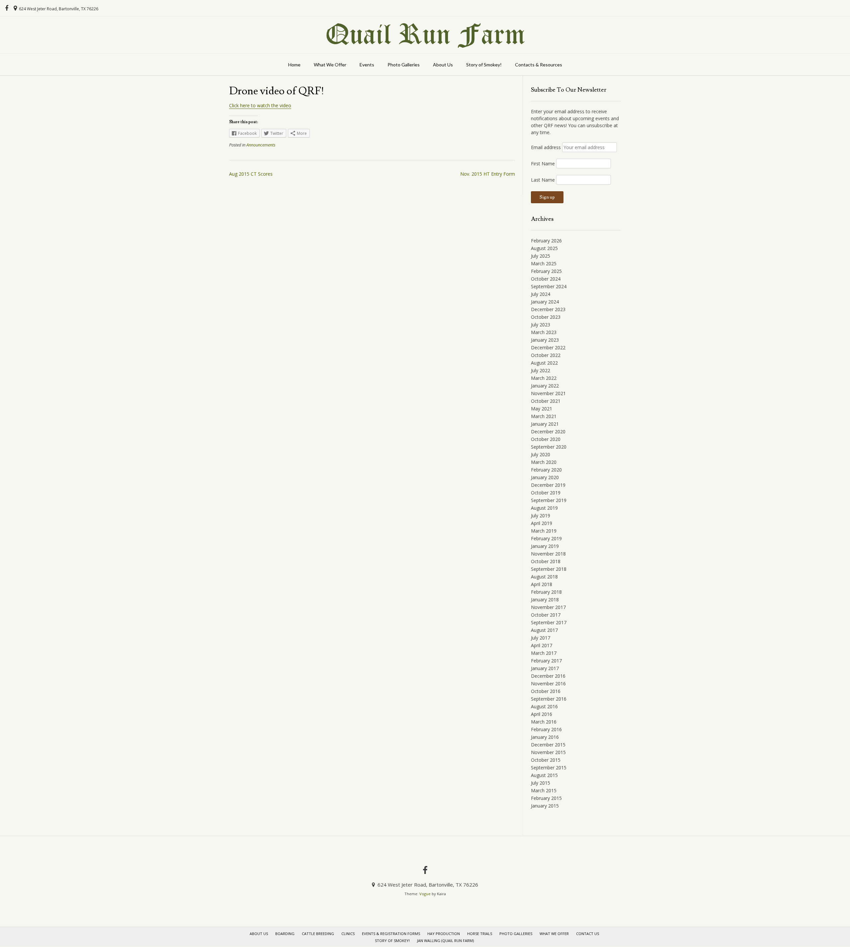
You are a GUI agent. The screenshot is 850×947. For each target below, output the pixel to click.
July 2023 (540, 324)
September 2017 (548, 622)
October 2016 (545, 691)
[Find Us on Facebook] (6, 8)
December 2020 (548, 431)
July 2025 (540, 256)
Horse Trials (479, 933)
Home (294, 64)
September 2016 (548, 699)
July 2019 (540, 515)
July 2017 (540, 638)
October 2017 (545, 615)
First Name (543, 163)
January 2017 (545, 668)
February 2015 (546, 798)
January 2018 (545, 599)
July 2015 (540, 783)
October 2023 (545, 317)
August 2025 (544, 248)
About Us (443, 64)
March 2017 (543, 653)
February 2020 (546, 470)
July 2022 (540, 370)
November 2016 (548, 683)
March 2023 (543, 332)
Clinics (348, 933)
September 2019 (548, 500)
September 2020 (548, 447)
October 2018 (545, 561)
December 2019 (548, 485)
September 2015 (548, 767)
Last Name (543, 180)
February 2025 (546, 271)
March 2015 (543, 790)
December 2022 (548, 347)
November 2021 (548, 393)
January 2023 (545, 340)
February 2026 (546, 240)
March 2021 (543, 416)
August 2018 (544, 576)
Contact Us (587, 933)
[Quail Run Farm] (425, 35)
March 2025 (543, 263)
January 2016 (545, 737)
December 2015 (548, 744)
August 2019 (544, 508)
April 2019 (541, 523)
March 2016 (543, 722)
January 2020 (545, 477)
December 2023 (548, 309)
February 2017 (546, 660)
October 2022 (545, 355)
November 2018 (548, 554)
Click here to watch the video (260, 105)
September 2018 (548, 569)
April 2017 (541, 645)
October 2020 (545, 439)
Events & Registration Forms (391, 933)
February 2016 (546, 729)
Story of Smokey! (484, 64)
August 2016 (544, 706)
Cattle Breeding (318, 933)
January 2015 (545, 806)
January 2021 (545, 424)
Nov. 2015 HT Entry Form (487, 174)
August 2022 (544, 363)
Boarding (285, 933)
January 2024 (545, 302)
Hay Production (443, 933)
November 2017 (548, 607)
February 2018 (546, 592)
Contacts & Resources (538, 64)
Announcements (260, 145)
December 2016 (548, 676)
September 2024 (548, 286)
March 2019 (543, 531)
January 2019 (545, 546)
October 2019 (545, 492)
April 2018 (541, 584)
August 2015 (544, 775)
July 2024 (540, 294)
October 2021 (545, 401)
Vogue (425, 893)
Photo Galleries (403, 64)
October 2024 (545, 279)
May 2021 (541, 408)
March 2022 (543, 378)
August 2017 (544, 630)
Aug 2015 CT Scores (251, 174)
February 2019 (546, 538)
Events (367, 64)
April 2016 (541, 714)
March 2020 (543, 462)
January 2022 (545, 386)
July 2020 (540, 454)
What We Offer (330, 64)
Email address (546, 147)
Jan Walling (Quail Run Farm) (445, 940)
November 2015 (548, 752)
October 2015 (545, 760)
